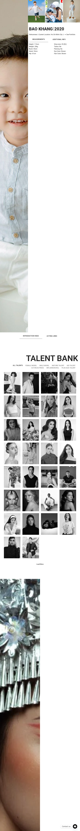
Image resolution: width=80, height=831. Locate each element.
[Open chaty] (75, 826)
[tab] (38, 39)
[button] (40, 564)
